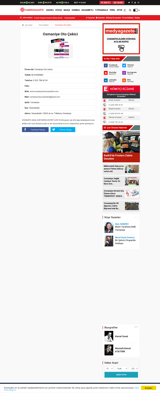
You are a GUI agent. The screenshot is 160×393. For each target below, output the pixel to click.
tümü (136, 327)
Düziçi (58, 10)
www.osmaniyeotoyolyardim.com (44, 91)
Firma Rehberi (128, 18)
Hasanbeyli (87, 10)
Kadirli (50, 10)
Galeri (119, 2)
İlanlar (137, 18)
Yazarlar (91, 18)
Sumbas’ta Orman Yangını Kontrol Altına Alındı (39, 18)
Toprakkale (101, 10)
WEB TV (106, 2)
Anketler (101, 18)
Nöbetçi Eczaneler (113, 18)
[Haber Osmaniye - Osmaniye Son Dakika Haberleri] (32, 10)
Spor (119, 10)
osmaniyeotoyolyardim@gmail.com (45, 97)
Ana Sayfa (28, 25)
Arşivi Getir (121, 375)
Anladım (148, 387)
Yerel (112, 10)
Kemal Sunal (121, 336)
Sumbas (76, 10)
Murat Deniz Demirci (124, 237)
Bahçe (67, 10)
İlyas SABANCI (121, 224)
